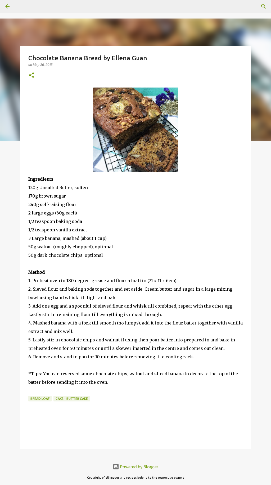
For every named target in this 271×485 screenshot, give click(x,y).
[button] (31, 75)
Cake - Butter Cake (72, 398)
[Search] (22, 6)
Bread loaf (39, 398)
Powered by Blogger (138, 466)
